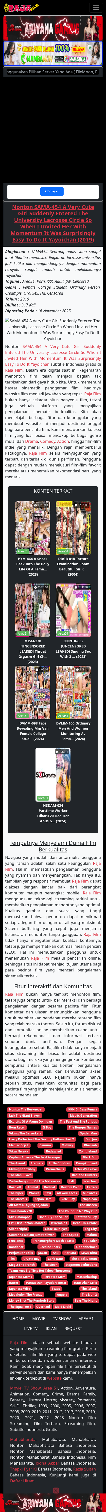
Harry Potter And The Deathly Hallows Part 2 (41, 1139)
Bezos (56, 1289)
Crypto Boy (31, 1259)
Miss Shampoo (19, 1217)
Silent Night (18, 1229)
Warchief (90, 1181)
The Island (89, 1289)
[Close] (56, 1490)
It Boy (47, 1127)
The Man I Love (20, 1175)
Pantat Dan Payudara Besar (46, 1283)
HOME (18, 1318)
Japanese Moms (20, 1277)
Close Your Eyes (56, 1229)
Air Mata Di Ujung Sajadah (28, 1205)
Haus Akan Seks (85, 1283)
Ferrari (92, 1187)
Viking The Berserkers (25, 1133)
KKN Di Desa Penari (82, 1109)
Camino (45, 1145)
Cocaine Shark (49, 1247)
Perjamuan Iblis (21, 1253)
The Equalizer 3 (20, 1307)
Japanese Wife (19, 1289)
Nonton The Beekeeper (26, 1109)
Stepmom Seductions (81, 1265)
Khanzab (90, 1145)
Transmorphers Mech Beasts (53, 1241)
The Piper (16, 1193)
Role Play (68, 1199)
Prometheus (55, 1169)
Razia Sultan (84, 1469)
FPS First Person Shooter (27, 1223)
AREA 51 (86, 1318)
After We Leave (86, 1169)
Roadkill (15, 1187)
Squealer (90, 1241)
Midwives (90, 1193)
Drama (31, 441)
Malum (92, 1235)
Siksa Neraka (18, 1151)
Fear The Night (86, 1300)
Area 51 (50, 1388)
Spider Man (88, 1133)
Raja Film (14, 370)
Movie (15, 1388)
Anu (56, 1253)
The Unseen (88, 1205)
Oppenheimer (86, 1247)
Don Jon (91, 1139)
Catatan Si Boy (86, 1217)
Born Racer (17, 1127)
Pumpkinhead (86, 1163)
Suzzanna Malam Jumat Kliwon (31, 1235)
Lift (71, 1181)
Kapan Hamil (44, 1199)
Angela (62, 1294)
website (54, 1378)
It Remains (59, 1223)
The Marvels (18, 1199)
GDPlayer (52, 191)
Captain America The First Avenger (34, 1157)
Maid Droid (63, 1307)
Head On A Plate (85, 1223)
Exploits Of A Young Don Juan (30, 1121)
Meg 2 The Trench (22, 1265)
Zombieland (88, 1151)
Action (63, 441)
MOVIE (38, 1318)
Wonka (34, 1193)
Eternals (37, 1163)
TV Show (32, 1388)
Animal (32, 1187)
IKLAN (51, 1328)
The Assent (17, 1163)
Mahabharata (22, 1439)
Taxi (48, 1193)
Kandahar (16, 1247)
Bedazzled (53, 1151)
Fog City (91, 1229)
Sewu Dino (89, 1253)
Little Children (59, 1163)
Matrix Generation (83, 1115)
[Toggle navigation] (96, 8)
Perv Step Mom (54, 1277)
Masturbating (87, 1277)
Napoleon (90, 1199)
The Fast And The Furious (78, 1121)
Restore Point (71, 1187)
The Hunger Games (83, 1127)
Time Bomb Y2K (20, 1211)
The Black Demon (84, 1259)
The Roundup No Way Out (78, 1211)
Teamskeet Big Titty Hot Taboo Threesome (40, 1271)
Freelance (16, 1241)
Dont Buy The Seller (53, 1217)
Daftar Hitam (22, 1481)
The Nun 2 (89, 1294)
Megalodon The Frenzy (25, 1294)
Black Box (90, 1157)
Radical (49, 1187)
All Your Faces (67, 1193)
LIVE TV (31, 1328)
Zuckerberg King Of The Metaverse (34, 1181)
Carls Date (55, 1259)
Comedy (47, 441)
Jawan (42, 1253)
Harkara (70, 1253)
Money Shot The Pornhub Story (31, 1300)
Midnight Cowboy (22, 1169)
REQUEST (73, 1328)
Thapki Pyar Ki (23, 1469)
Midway (67, 1145)
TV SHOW (62, 1318)
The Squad (70, 1235)
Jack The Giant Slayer (24, 1115)
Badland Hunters (84, 1175)
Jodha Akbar (47, 1463)
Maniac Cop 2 (19, 1145)
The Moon (50, 1265)
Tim (12, 1259)
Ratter (13, 1283)
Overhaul (43, 1307)
